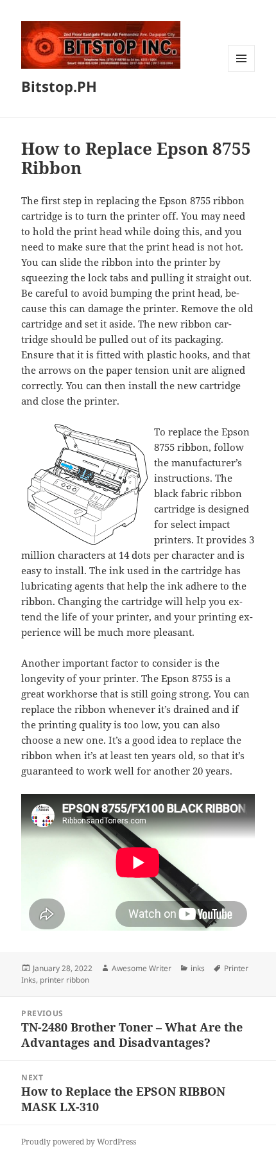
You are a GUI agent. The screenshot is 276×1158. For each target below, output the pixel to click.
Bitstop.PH (59, 86)
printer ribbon (64, 979)
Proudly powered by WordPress (78, 1141)
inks (198, 968)
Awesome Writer (141, 968)
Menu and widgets (242, 71)
